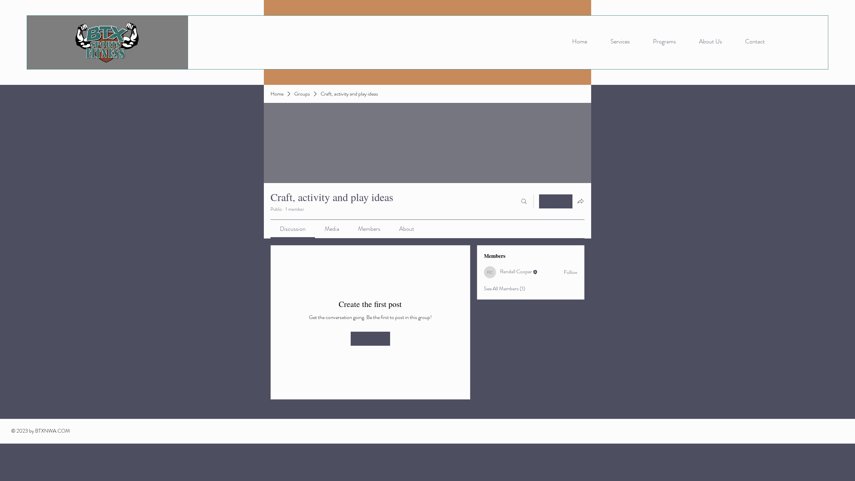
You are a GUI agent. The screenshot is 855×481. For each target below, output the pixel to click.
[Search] (524, 201)
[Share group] (580, 201)
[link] (293, 228)
